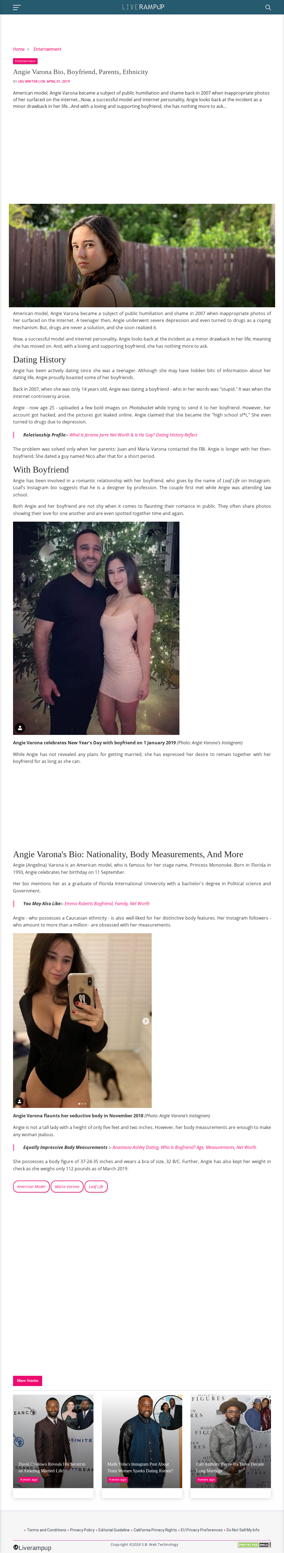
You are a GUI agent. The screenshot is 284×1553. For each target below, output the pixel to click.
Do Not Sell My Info (243, 1530)
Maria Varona (67, 1186)
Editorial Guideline (114, 1530)
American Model (31, 1186)
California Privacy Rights (155, 1530)
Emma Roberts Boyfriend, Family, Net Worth (107, 903)
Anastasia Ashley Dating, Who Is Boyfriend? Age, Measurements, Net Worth (184, 1147)
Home (19, 49)
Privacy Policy (82, 1530)
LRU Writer (28, 81)
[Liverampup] (143, 6)
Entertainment (48, 49)
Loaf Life (96, 1186)
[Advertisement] (142, 157)
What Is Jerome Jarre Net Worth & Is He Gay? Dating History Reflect (133, 435)
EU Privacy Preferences (202, 1530)
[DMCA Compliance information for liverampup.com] (254, 1547)
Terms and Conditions (46, 1530)
